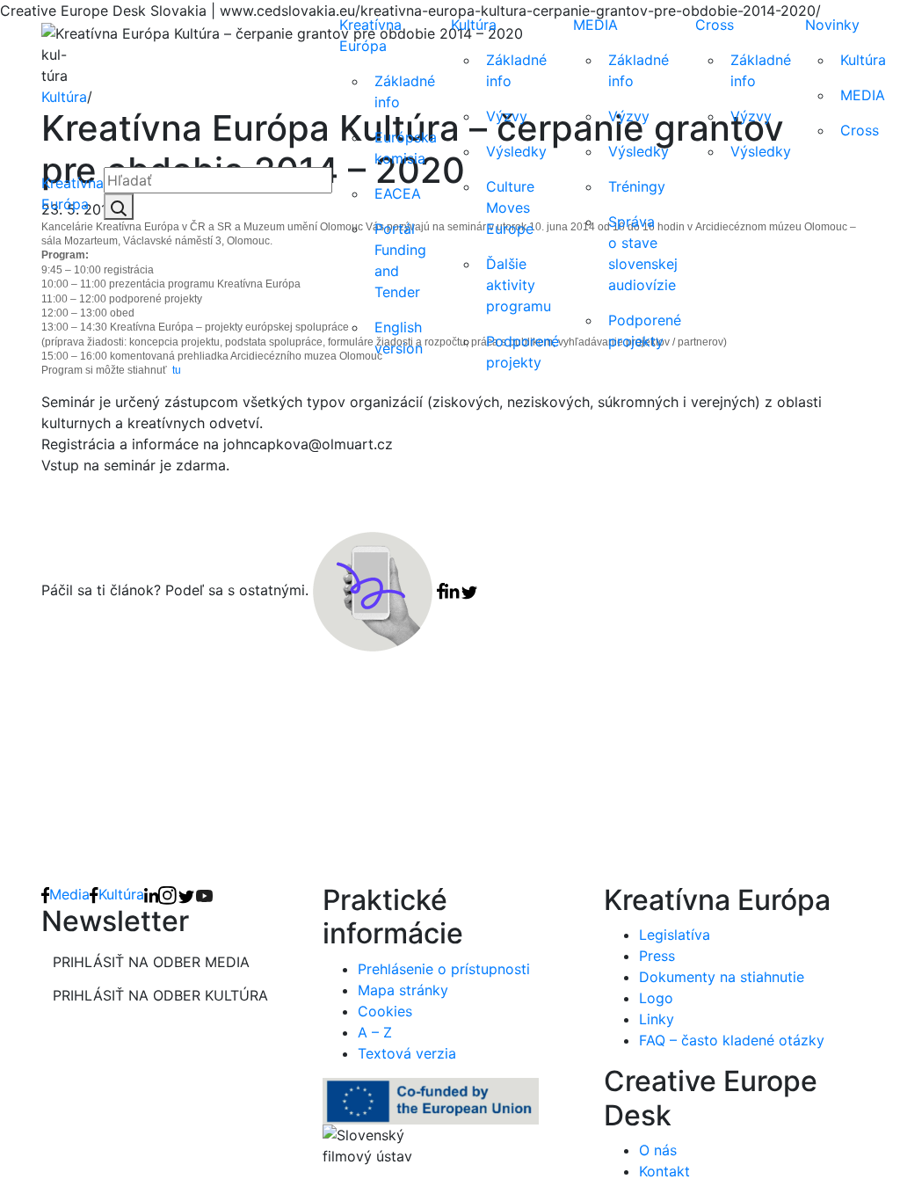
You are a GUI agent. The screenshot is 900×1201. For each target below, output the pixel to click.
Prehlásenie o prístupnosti (444, 969)
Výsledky (516, 151)
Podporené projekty (522, 351)
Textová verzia (407, 1053)
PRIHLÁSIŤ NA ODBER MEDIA (151, 962)
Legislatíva (674, 934)
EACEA (397, 193)
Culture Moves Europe (510, 207)
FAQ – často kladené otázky (731, 1040)
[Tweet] (469, 590)
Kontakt (664, 1171)
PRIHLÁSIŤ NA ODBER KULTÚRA (160, 995)
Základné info (404, 91)
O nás (658, 1150)
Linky (656, 1019)
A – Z (375, 1032)
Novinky (832, 24)
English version (398, 337)
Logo (656, 998)
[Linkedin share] (452, 590)
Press (657, 955)
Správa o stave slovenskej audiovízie (643, 253)
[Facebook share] (441, 590)
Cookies (385, 1011)
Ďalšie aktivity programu (518, 285)
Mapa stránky (403, 990)
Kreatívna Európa (72, 193)
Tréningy (636, 186)
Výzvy (506, 116)
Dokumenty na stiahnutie (721, 977)
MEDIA (595, 24)
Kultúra (474, 24)
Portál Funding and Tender (400, 260)
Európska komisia (405, 147)
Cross (714, 24)
